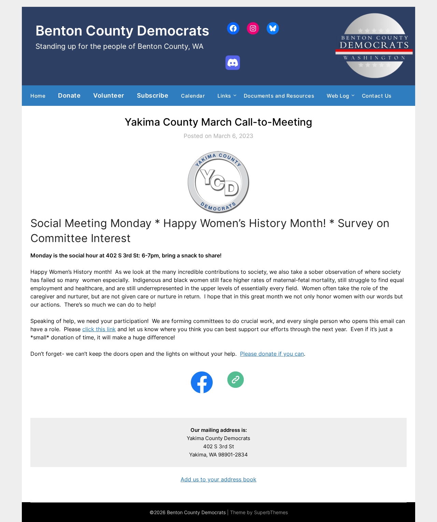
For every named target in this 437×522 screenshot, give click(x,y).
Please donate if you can (272, 353)
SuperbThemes (271, 512)
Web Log (338, 96)
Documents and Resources (279, 96)
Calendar (193, 96)
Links (224, 96)
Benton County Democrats (122, 30)
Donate (69, 95)
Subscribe (153, 95)
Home (37, 96)
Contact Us (377, 96)
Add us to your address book (218, 479)
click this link (99, 329)
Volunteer (108, 95)
